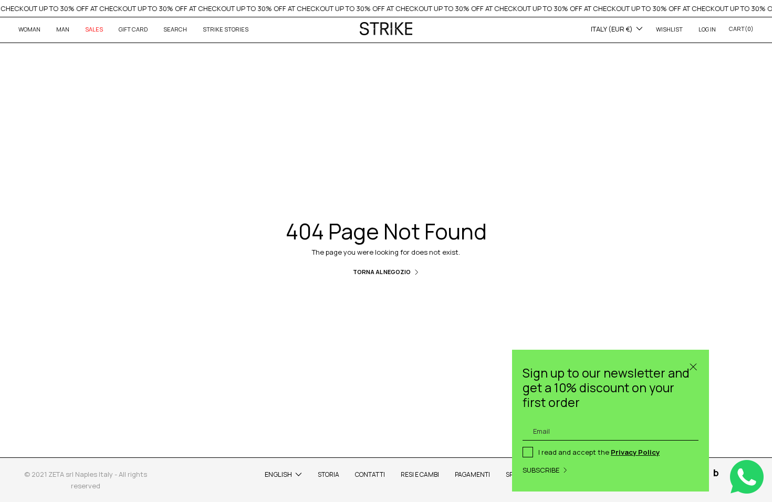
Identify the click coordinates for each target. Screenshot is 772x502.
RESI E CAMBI (420, 474)
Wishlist (669, 29)
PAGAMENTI (472, 474)
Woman (29, 29)
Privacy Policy (635, 452)
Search (175, 29)
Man (62, 29)
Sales (94, 29)
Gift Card (133, 29)
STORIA (328, 474)
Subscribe (541, 470)
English (278, 474)
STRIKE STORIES (225, 29)
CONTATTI (370, 474)
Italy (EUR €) (612, 29)
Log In (707, 29)
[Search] (693, 365)
